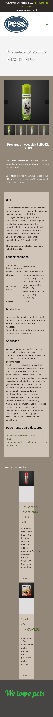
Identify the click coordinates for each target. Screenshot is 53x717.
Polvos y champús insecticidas (32, 176)
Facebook (20, 10)
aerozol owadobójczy (27, 179)
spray (23, 182)
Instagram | (31, 10)
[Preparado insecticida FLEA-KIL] (26, 486)
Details (27, 578)
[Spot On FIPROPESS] (26, 598)
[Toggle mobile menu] (47, 23)
